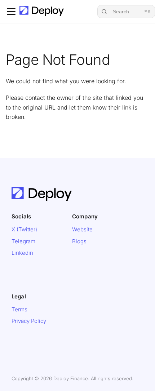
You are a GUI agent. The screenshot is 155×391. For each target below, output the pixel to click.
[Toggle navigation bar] (11, 11)
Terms (19, 309)
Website (82, 229)
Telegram (23, 241)
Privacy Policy (29, 320)
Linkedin (22, 252)
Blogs (79, 241)
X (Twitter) (24, 229)
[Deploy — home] (42, 191)
